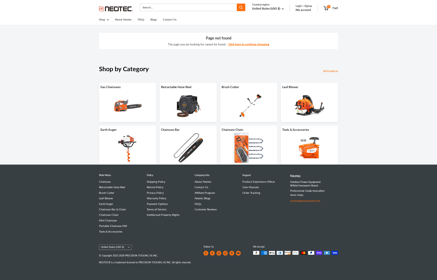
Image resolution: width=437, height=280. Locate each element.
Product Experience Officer (258, 181)
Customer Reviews (206, 209)
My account (303, 10)
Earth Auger (106, 203)
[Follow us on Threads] (218, 253)
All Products (331, 71)
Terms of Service (156, 209)
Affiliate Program (205, 192)
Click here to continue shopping (248, 44)
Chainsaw (105, 181)
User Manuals (250, 187)
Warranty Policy (156, 198)
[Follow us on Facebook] (205, 253)
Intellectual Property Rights (163, 214)
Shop (102, 19)
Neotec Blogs (202, 198)
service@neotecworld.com (305, 200)
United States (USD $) (112, 247)
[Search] (241, 7)
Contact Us (170, 19)
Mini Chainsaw (108, 220)
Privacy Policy (155, 192)
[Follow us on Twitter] (212, 253)
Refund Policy (155, 187)
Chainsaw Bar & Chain (112, 209)
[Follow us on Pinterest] (231, 253)
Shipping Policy (156, 181)
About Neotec (123, 19)
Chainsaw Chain (108, 214)
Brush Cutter (106, 192)
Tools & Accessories (110, 231)
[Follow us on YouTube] (238, 253)
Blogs (153, 19)
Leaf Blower (106, 198)
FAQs (141, 19)
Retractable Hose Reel (112, 187)
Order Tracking (251, 192)
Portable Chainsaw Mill (113, 225)
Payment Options (157, 203)
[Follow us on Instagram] (225, 253)
